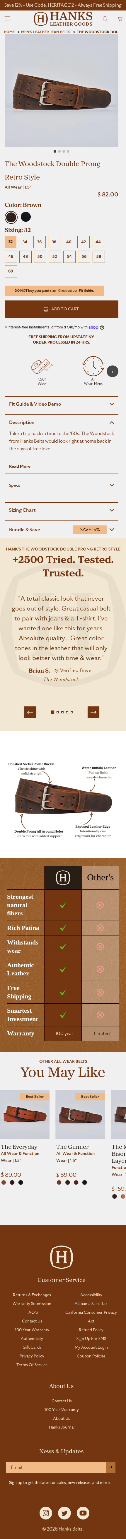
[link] (25, 1134)
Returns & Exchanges (32, 1294)
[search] (105, 18)
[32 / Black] (20, 1182)
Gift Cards (32, 1347)
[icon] (42, 371)
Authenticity (32, 1338)
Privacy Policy (32, 1356)
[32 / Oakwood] (59, 1182)
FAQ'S (32, 1312)
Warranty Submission (32, 1303)
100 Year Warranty (32, 1329)
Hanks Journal (61, 1427)
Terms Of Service (31, 1364)
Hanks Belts (71, 1529)
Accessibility (91, 1294)
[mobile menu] (7, 18)
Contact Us (32, 1321)
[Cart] (118, 19)
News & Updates (61, 1451)
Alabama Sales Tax (91, 1303)
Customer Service (62, 1279)
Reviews (63, 1218)
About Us (61, 1385)
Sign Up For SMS (91, 1338)
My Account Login (91, 1347)
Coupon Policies (91, 1356)
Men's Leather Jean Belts (45, 32)
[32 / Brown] (12, 1182)
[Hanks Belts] (63, 19)
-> (111, 1467)
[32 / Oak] (3, 1182)
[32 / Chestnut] (76, 1182)
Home (9, 32)
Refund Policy (91, 1329)
